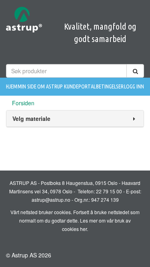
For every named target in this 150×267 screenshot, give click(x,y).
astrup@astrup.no (51, 199)
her (83, 228)
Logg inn (134, 86)
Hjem (11, 86)
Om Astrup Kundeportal (66, 86)
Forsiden (23, 103)
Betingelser (110, 86)
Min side (27, 86)
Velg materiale (31, 118)
